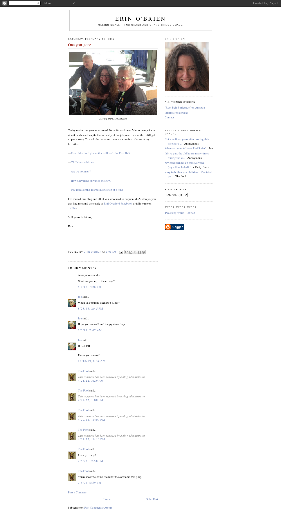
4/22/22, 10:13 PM (91, 439)
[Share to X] (135, 252)
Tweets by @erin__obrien (180, 213)
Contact (169, 117)
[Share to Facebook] (139, 252)
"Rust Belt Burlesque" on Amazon (185, 107)
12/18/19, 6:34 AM (92, 361)
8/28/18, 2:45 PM (90, 308)
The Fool (83, 371)
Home (106, 499)
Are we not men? (81, 171)
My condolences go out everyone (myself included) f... (184, 165)
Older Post (152, 499)
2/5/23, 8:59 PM (90, 483)
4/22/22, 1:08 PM (90, 400)
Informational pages (176, 112)
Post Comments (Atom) (98, 507)
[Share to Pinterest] (143, 252)
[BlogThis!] (131, 252)
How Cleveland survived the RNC (91, 181)
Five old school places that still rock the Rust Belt (100, 153)
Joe (80, 297)
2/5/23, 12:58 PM (90, 461)
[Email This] (126, 252)
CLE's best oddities (82, 162)
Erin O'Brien (140, 18)
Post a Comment (77, 492)
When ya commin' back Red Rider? (185, 148)
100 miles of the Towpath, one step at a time (97, 190)
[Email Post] (121, 252)
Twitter (72, 208)
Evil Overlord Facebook (118, 203)
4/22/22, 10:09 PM (91, 420)
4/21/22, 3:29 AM (91, 380)
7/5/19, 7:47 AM (90, 330)
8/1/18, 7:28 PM (90, 287)
